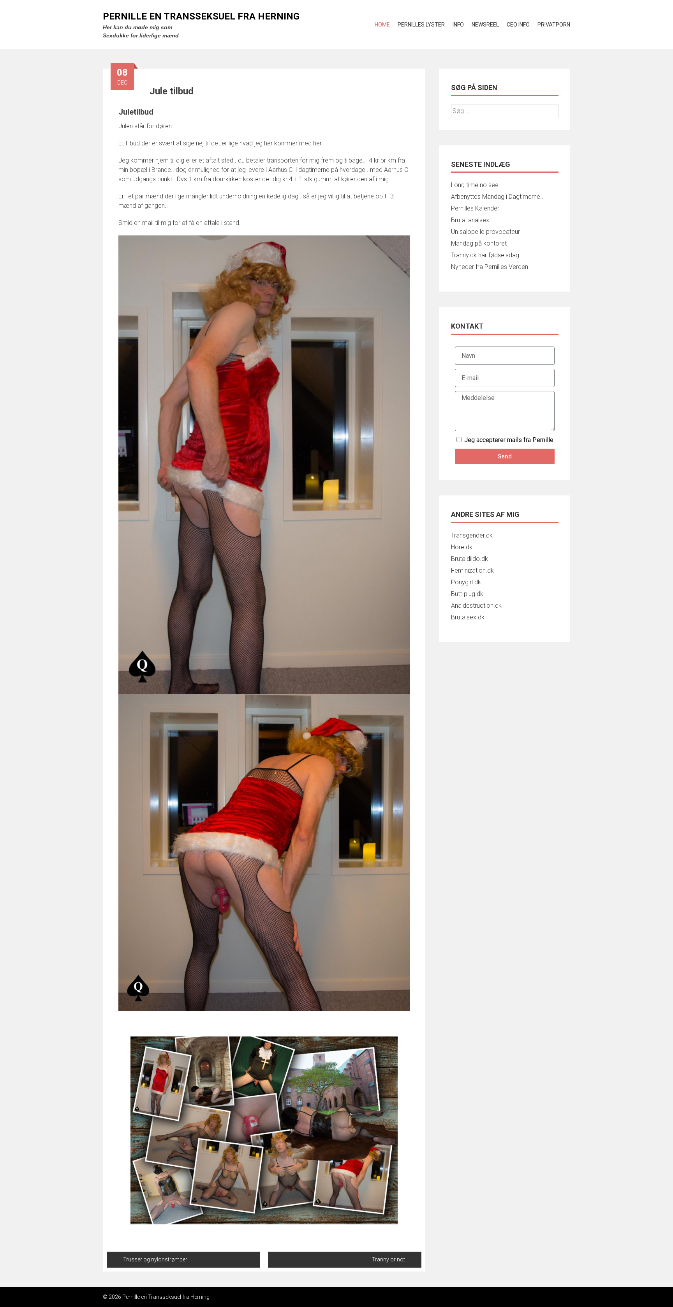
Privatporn (553, 24)
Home (382, 24)
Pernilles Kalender (475, 208)
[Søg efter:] (504, 111)
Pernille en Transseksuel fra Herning (201, 16)
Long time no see (475, 185)
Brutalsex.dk (467, 617)
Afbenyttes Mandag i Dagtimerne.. (497, 196)
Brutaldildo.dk (469, 558)
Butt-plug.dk (467, 594)
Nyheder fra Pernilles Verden (489, 267)
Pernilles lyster (421, 24)
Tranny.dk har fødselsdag (485, 255)
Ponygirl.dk (466, 582)
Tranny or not (388, 1259)
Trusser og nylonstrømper (155, 1259)
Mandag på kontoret (479, 243)
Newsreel (485, 24)
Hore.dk (461, 547)
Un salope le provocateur (485, 231)
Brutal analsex (470, 220)
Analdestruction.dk (476, 605)
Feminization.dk (472, 570)
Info (458, 24)
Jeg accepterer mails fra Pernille (508, 440)
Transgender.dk (472, 535)
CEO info (518, 24)
